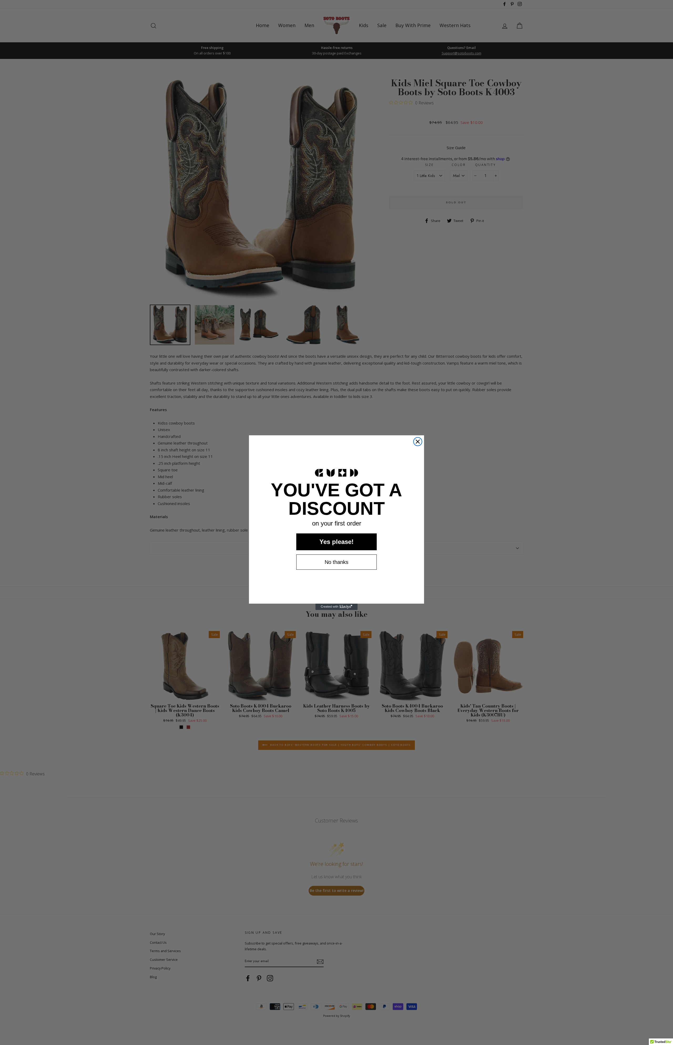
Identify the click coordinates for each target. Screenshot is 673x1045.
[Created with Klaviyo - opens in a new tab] (336, 607)
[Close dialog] (418, 441)
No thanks (336, 562)
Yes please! (336, 541)
